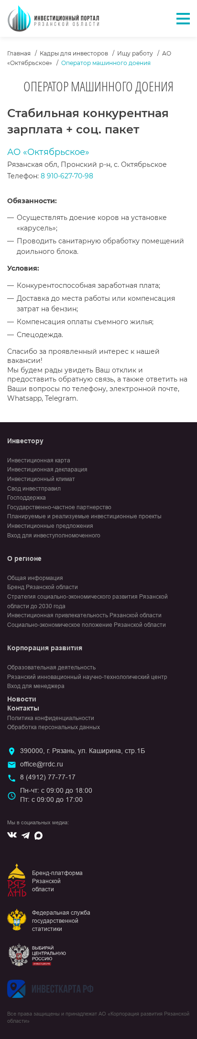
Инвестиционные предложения (50, 526)
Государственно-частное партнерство (59, 507)
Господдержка (26, 497)
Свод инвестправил (34, 488)
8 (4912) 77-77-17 (48, 777)
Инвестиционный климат (41, 479)
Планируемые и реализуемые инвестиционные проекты (84, 516)
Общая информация (35, 578)
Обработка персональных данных (53, 727)
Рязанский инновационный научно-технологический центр (87, 677)
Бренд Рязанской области (42, 587)
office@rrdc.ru (41, 764)
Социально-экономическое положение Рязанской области (86, 625)
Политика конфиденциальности (50, 718)
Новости (21, 699)
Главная (19, 53)
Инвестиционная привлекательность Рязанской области (84, 615)
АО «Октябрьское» (48, 152)
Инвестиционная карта (38, 460)
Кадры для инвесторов (74, 53)
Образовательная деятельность (51, 667)
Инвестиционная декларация (47, 469)
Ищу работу (135, 53)
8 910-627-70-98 (67, 176)
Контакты (23, 708)
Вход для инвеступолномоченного (53, 535)
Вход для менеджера (36, 686)
